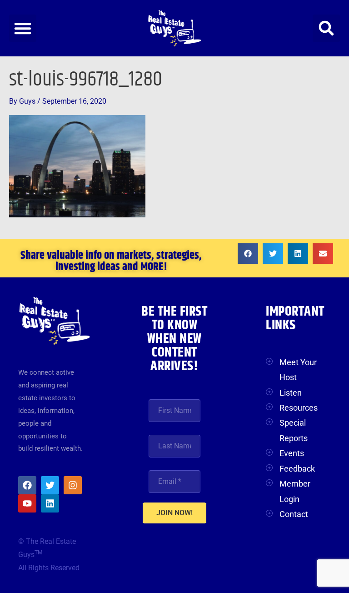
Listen (290, 392)
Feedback (297, 468)
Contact (293, 514)
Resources (298, 407)
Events (291, 453)
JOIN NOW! (174, 512)
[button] (22, 28)
